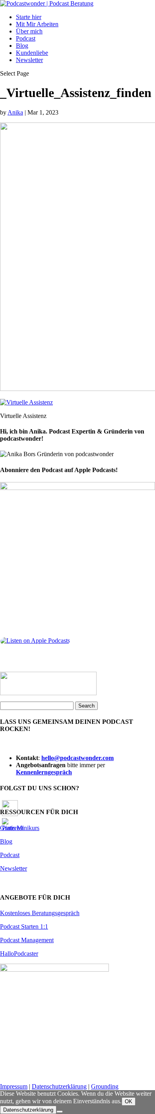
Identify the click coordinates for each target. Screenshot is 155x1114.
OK (128, 1101)
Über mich (29, 31)
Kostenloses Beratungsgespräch (39, 913)
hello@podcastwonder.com (77, 757)
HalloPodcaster (19, 953)
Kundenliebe (32, 52)
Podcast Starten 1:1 (24, 926)
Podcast (25, 38)
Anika (15, 112)
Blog (22, 45)
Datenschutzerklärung (59, 1086)
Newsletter (29, 59)
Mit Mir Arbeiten (37, 24)
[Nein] (59, 1111)
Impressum (13, 1086)
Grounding (104, 1086)
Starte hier (28, 17)
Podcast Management (27, 940)
